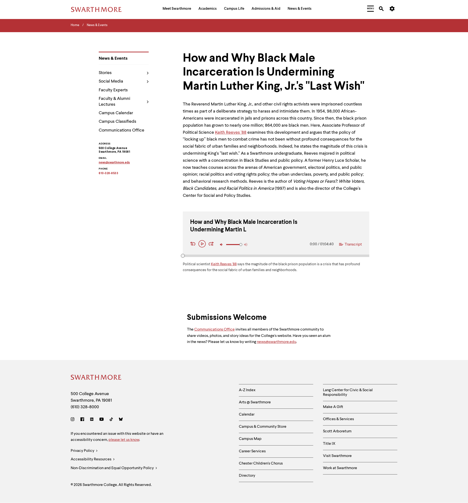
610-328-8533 (108, 173)
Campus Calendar (116, 113)
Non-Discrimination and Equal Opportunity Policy (113, 468)
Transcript (353, 245)
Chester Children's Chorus (261, 463)
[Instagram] (73, 420)
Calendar (246, 415)
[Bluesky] (121, 420)
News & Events (113, 58)
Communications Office (121, 130)
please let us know (123, 440)
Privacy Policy (83, 451)
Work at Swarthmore (340, 468)
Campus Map (250, 439)
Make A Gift (333, 407)
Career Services (252, 451)
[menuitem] (177, 9)
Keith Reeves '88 (230, 132)
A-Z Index (247, 390)
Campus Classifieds (117, 121)
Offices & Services (338, 419)
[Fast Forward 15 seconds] (211, 244)
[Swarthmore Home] (96, 378)
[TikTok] (111, 420)
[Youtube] (102, 420)
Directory (247, 476)
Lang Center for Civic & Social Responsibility (348, 392)
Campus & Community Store (262, 427)
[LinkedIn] (91, 420)
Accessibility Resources (91, 459)
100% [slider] (240, 244)
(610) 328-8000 (85, 407)
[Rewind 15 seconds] (193, 244)
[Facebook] (82, 420)
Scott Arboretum (337, 431)
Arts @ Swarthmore (255, 402)
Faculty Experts (113, 90)
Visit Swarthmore (337, 456)
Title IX (329, 444)
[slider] (183, 256)
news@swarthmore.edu (276, 342)
